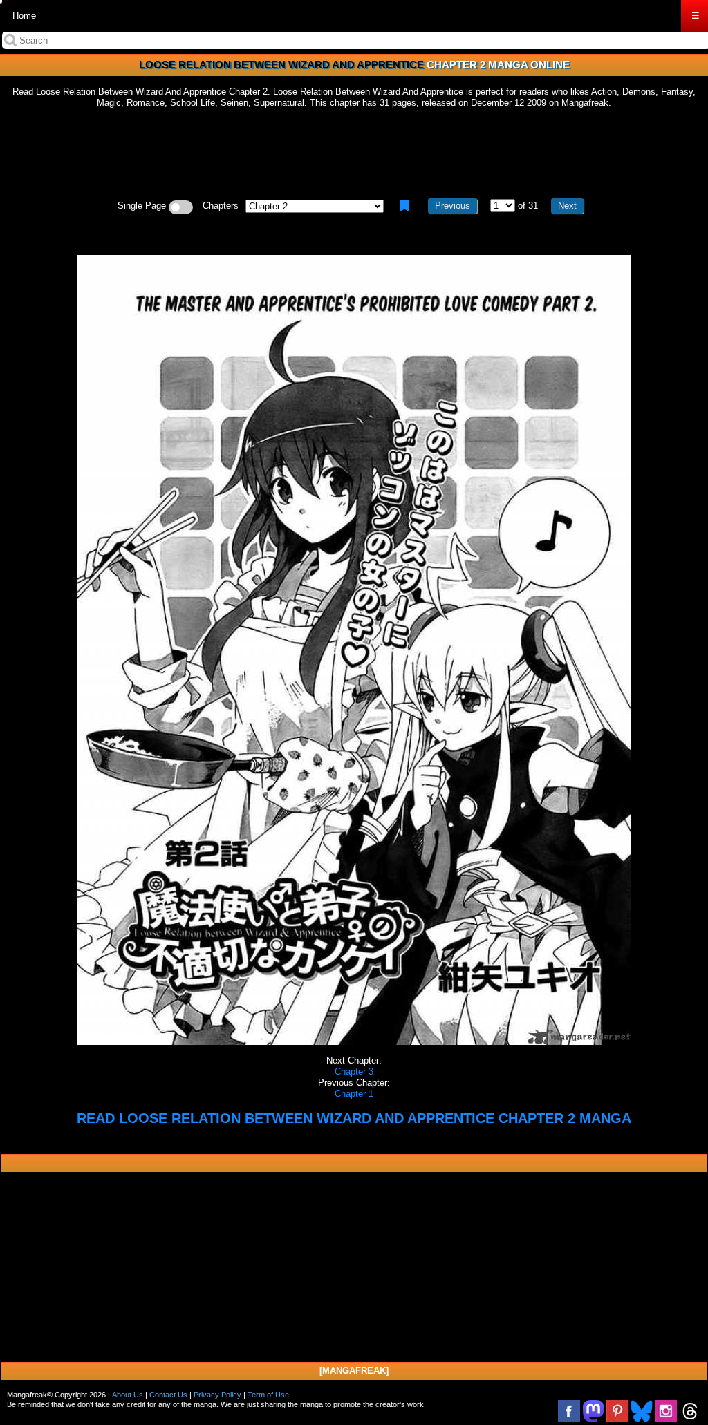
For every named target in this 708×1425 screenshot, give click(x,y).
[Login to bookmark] (404, 206)
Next (567, 205)
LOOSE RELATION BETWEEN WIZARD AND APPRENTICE (281, 64)
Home (24, 15)
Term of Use (268, 1394)
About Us (127, 1394)
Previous (452, 205)
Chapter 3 (354, 1071)
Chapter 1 (354, 1093)
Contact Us (168, 1394)
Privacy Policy (217, 1394)
